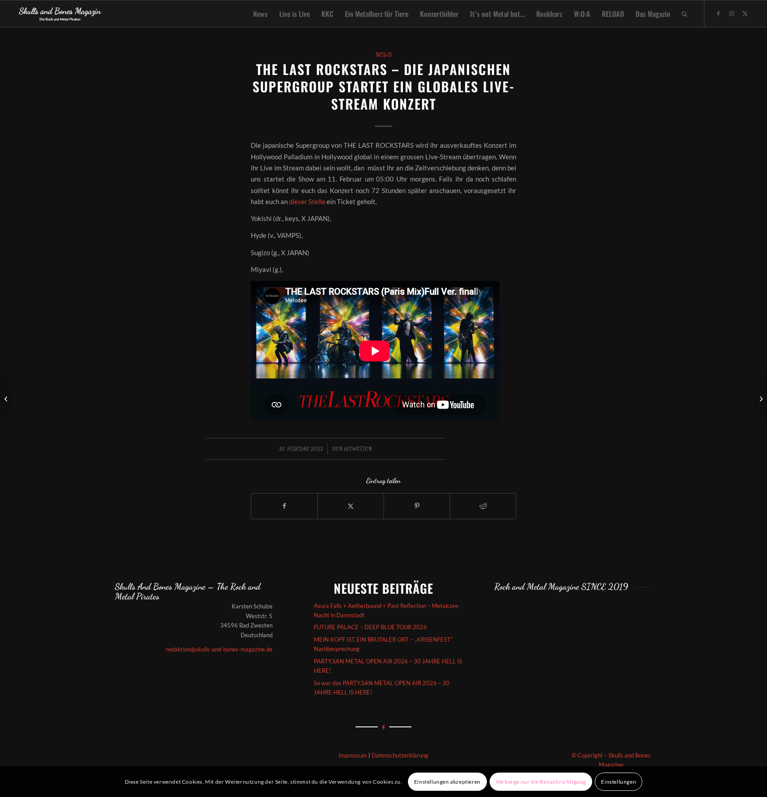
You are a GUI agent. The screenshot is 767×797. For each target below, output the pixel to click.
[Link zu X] (744, 13)
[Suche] (684, 13)
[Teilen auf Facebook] (284, 505)
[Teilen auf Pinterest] (417, 505)
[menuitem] (260, 13)
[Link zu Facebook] (718, 13)
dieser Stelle (307, 201)
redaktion (358, 449)
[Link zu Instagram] (731, 13)
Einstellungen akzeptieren (447, 781)
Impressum (353, 755)
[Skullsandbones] (61, 13)
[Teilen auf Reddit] (483, 505)
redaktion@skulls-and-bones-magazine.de (219, 649)
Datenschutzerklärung (400, 755)
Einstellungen (618, 781)
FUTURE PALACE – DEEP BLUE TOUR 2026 (370, 627)
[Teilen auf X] (351, 505)
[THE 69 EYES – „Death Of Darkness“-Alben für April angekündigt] (7, 398)
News (384, 54)
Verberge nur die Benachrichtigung (541, 781)
